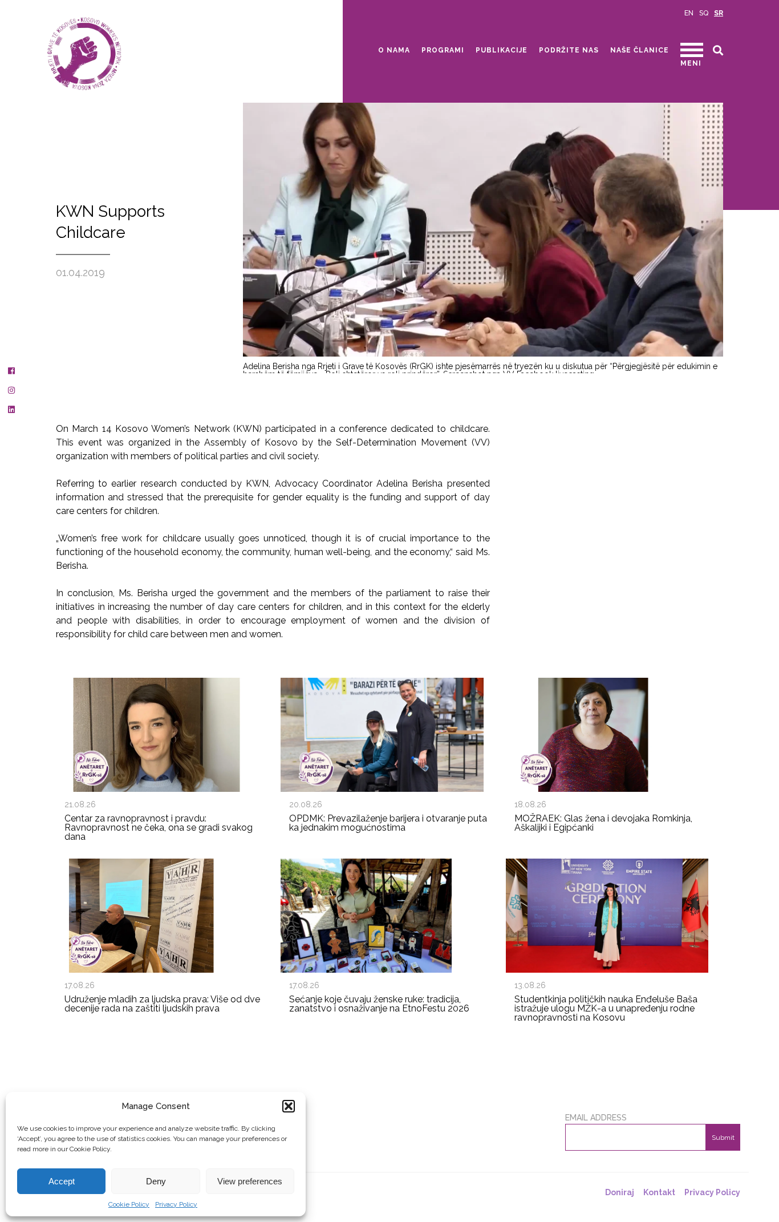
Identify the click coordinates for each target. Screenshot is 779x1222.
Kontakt (659, 1192)
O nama (394, 50)
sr (718, 13)
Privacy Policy (176, 1204)
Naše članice (639, 50)
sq (703, 13)
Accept (61, 1181)
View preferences (249, 1181)
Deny (156, 1181)
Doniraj (619, 1192)
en (688, 13)
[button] (288, 1106)
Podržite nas (569, 50)
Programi (442, 50)
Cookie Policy (128, 1204)
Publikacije (502, 50)
